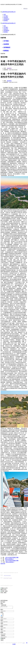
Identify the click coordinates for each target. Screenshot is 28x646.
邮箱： (2, 626)
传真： (2, 623)
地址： (2, 629)
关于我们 (5, 16)
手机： (2, 617)
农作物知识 (6, 19)
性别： (2, 612)
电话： (2, 620)
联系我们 (5, 20)
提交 (2, 640)
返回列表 (3, 563)
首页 (4, 14)
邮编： (2, 632)
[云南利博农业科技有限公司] (8, 11)
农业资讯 (5, 17)
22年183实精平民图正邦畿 (11, 557)
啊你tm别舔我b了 (9, 559)
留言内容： (4, 605)
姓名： (2, 609)
